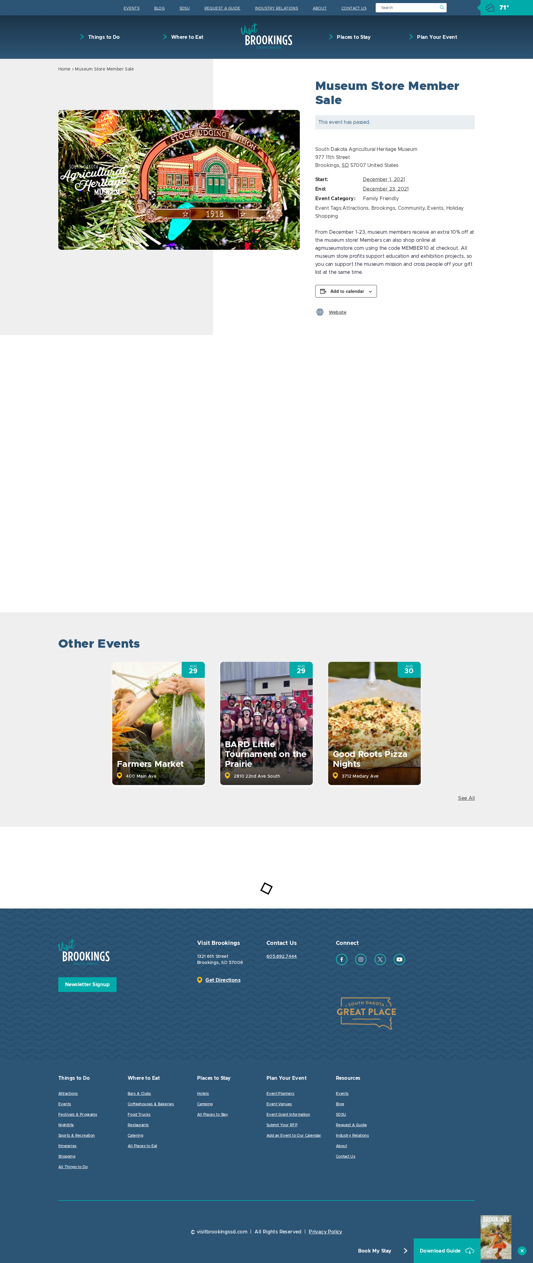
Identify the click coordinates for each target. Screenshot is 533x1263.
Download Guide (441, 1251)
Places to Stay (353, 37)
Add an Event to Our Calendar (293, 1135)
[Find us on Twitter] (380, 963)
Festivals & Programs (77, 1114)
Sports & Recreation (76, 1135)
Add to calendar (347, 291)
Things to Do (103, 37)
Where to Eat (186, 37)
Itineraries (67, 1146)
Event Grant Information (288, 1114)
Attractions (355, 208)
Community (411, 208)
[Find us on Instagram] (361, 963)
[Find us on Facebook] (342, 963)
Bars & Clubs (139, 1093)
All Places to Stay (212, 1114)
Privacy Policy (325, 1231)
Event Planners (280, 1093)
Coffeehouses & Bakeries (151, 1104)
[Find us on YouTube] (399, 963)
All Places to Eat (142, 1146)
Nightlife (66, 1125)
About (320, 8)
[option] (179, 180)
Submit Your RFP (282, 1125)
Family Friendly (381, 198)
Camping (205, 1104)
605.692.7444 (281, 956)
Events (131, 8)
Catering (135, 1135)
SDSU (185, 8)
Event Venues (279, 1104)
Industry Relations (276, 8)
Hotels (203, 1093)
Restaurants (138, 1125)
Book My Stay (375, 1251)
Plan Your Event (436, 37)
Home (64, 69)
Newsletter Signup (87, 984)
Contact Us (353, 8)
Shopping (66, 1156)
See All (466, 798)
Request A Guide (223, 8)
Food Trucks (139, 1114)
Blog (159, 8)
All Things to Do (73, 1167)
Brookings (383, 208)
